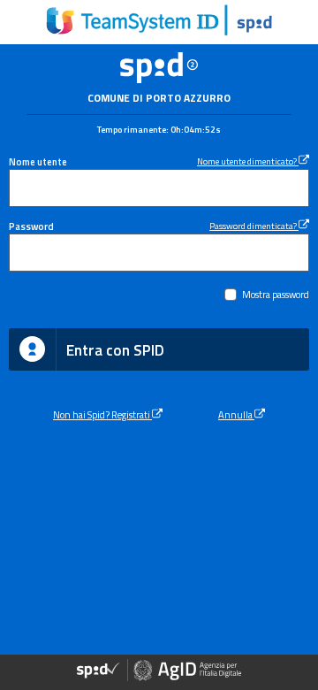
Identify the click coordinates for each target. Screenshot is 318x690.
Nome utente (38, 161)
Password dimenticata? (254, 225)
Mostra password (275, 294)
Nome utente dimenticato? (248, 161)
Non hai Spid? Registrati (102, 414)
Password (31, 226)
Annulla (236, 414)
